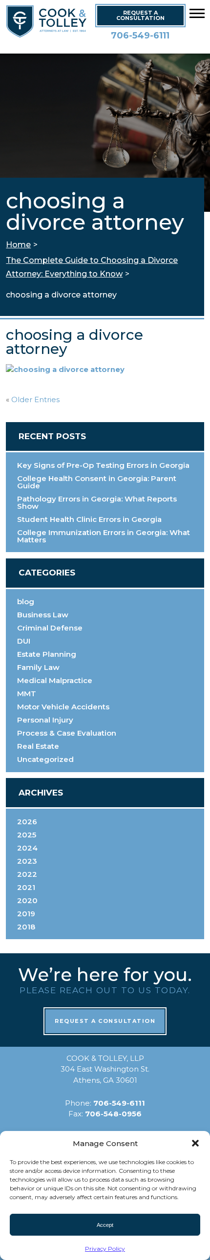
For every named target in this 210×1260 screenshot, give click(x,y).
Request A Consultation (140, 15)
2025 (26, 834)
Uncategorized (45, 759)
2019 (26, 913)
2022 (27, 874)
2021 (26, 887)
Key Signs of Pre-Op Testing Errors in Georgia (103, 465)
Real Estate (38, 746)
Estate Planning (46, 654)
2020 (27, 900)
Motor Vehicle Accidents (63, 706)
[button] (197, 13)
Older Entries (35, 399)
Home (18, 244)
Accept (105, 1225)
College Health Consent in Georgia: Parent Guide (96, 482)
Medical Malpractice (54, 680)
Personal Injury (45, 719)
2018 (26, 926)
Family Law (38, 667)
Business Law (42, 614)
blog (25, 601)
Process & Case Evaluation (66, 733)
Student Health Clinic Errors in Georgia (89, 519)
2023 (27, 861)
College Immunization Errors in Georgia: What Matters (103, 536)
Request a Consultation (105, 1021)
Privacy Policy (105, 1248)
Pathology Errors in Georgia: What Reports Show (97, 502)
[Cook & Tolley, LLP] (51, 33)
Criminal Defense (50, 627)
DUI (23, 641)
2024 (27, 847)
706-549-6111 (140, 35)
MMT (26, 693)
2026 (27, 821)
